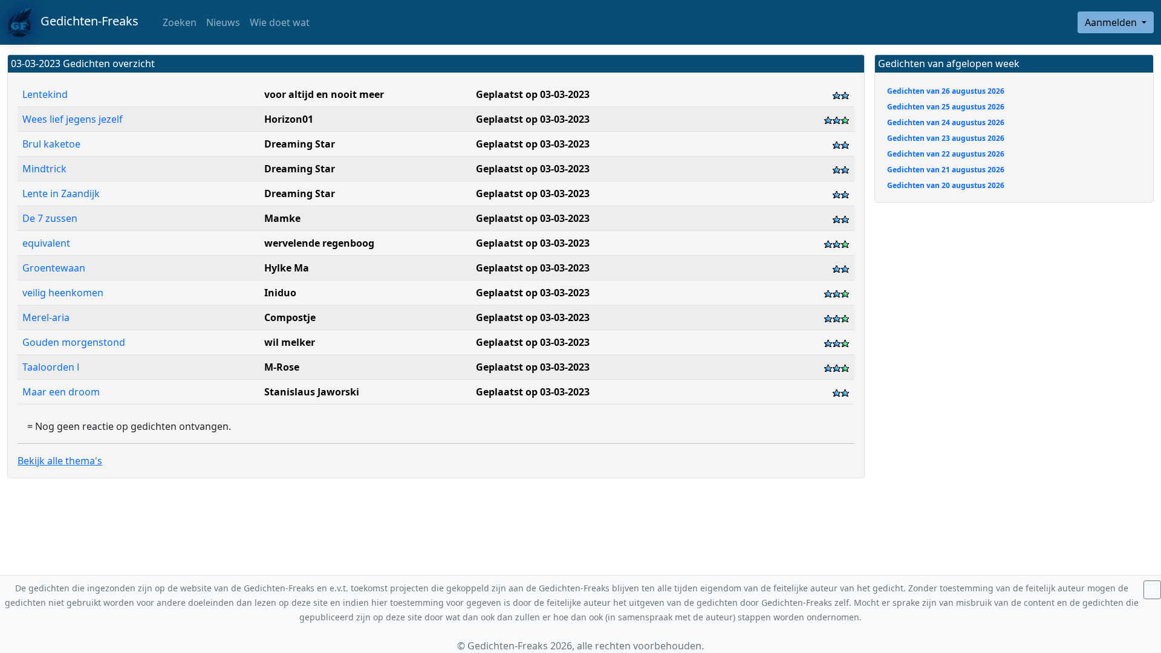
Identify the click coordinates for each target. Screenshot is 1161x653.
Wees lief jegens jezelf (72, 119)
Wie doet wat (280, 22)
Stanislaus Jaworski (311, 391)
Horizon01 (288, 119)
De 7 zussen (51, 218)
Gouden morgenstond (73, 342)
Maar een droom (61, 391)
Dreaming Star (299, 144)
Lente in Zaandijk (61, 193)
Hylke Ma (286, 268)
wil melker (289, 342)
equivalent (46, 243)
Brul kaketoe (52, 144)
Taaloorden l (50, 367)
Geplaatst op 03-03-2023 (533, 94)
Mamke (282, 218)
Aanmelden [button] (1112, 22)
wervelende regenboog (319, 243)
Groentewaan (53, 268)
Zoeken (178, 22)
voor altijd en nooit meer (324, 94)
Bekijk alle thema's (60, 460)
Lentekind (45, 94)
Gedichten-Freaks (84, 21)
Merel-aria (46, 317)
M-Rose (281, 367)
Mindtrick (44, 168)
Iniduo (280, 292)
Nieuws (223, 22)
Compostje (290, 317)
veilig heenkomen (62, 292)
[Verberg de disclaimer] (1152, 589)
